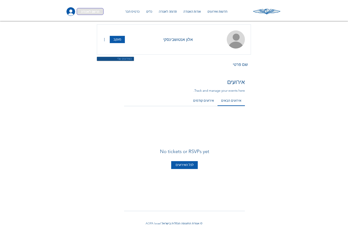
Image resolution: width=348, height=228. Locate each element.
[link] (231, 101)
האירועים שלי (124, 59)
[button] (149, 11)
